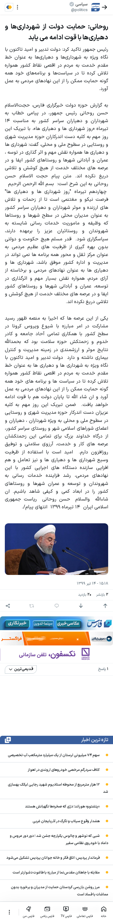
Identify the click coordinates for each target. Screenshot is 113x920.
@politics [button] (79, 10)
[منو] (17, 7)
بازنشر (102, 595)
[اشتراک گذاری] (8, 606)
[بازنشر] (31, 605)
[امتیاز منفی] (81, 606)
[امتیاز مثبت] (105, 606)
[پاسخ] (57, 606)
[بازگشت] (104, 7)
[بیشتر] (9, 912)
